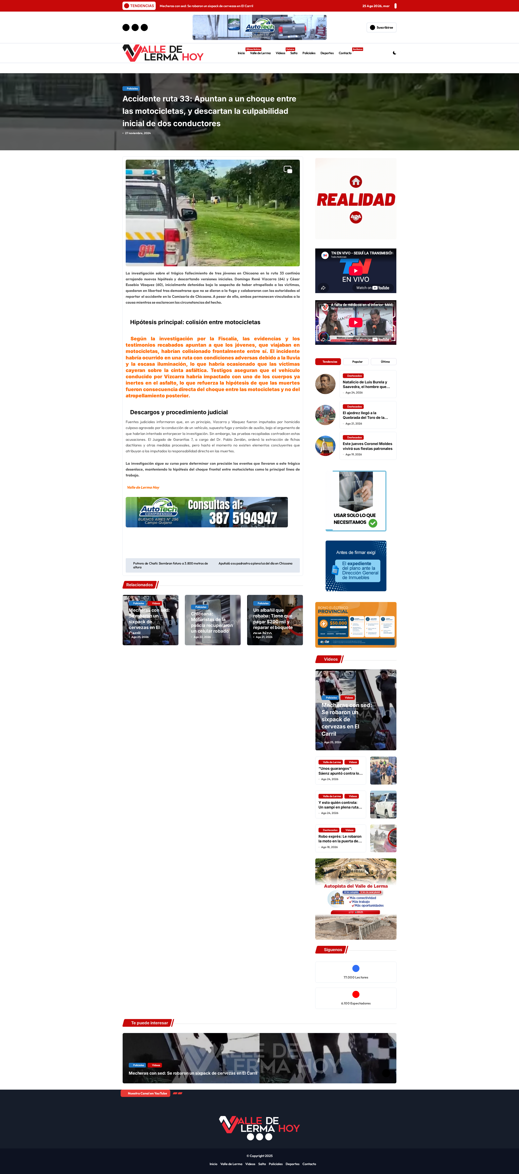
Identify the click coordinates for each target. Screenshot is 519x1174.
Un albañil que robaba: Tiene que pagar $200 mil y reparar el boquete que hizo (273, 621)
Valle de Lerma (260, 53)
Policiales (308, 53)
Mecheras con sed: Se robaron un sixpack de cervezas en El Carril (149, 621)
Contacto (346, 51)
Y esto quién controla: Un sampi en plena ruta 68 (338, 807)
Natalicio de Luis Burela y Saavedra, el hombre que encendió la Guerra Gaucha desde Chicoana (367, 389)
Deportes (327, 53)
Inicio (243, 51)
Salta (293, 53)
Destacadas (354, 375)
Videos (282, 51)
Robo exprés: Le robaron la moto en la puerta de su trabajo (339, 841)
